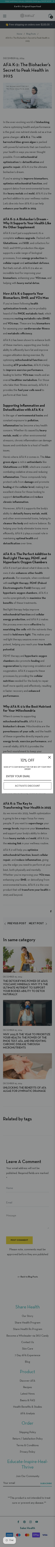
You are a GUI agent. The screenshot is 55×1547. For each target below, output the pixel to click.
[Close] (49, 757)
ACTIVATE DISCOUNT (27, 786)
